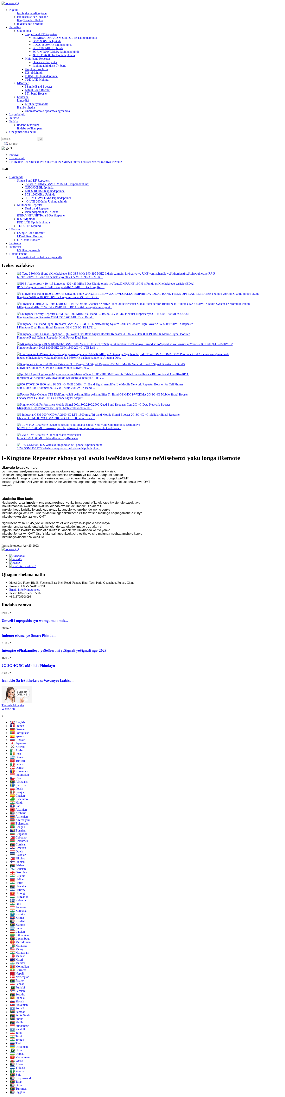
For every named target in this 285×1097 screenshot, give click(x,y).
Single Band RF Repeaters (41, 34)
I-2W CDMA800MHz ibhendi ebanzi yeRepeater (47, 438)
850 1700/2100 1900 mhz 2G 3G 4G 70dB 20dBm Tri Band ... (56, 388)
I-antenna (22, 97)
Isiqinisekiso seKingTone (32, 16)
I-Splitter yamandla (36, 104)
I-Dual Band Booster (37, 90)
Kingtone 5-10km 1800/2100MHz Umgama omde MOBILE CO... (58, 297)
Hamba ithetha (26, 107)
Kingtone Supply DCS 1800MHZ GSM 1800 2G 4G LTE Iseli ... (57, 347)
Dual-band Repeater (45, 62)
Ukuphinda (24, 30)
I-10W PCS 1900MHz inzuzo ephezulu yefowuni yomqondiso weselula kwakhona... (69, 428)
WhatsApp (8, 708)
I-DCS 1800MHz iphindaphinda (52, 44)
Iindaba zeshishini (28, 125)
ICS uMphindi (33, 72)
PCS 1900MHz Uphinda (48, 48)
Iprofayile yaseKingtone (32, 13)
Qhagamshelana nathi (22, 132)
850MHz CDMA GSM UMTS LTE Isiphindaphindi (65, 37)
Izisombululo (17, 114)
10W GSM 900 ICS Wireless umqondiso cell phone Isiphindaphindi (58, 448)
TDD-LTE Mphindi (37, 79)
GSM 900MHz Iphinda (47, 41)
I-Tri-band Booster (36, 93)
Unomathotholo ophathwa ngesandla (47, 111)
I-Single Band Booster (38, 86)
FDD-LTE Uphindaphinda (41, 76)
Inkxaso (14, 118)
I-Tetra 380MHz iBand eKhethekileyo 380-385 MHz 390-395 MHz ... (60, 277)
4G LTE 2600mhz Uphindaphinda (54, 55)
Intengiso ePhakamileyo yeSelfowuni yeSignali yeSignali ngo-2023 (54, 650)
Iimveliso (15, 27)
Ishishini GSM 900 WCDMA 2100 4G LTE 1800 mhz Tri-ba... (56, 418)
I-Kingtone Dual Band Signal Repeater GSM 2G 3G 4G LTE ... (56, 327)
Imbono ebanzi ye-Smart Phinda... (29, 635)
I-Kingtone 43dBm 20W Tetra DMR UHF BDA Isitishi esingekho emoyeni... (64, 307)
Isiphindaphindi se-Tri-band (49, 65)
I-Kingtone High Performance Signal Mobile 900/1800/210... (54, 408)
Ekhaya (14, 154)
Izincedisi (23, 100)
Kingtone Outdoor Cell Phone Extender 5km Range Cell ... (53, 367)
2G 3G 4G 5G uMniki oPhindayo (28, 666)
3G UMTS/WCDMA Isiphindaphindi (56, 51)
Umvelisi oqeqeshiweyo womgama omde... (35, 621)
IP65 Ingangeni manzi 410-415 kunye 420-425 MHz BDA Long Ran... (60, 287)
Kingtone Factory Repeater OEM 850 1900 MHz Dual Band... (55, 317)
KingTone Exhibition (30, 20)
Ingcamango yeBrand (30, 23)
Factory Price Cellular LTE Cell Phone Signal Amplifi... (51, 398)
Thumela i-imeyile (13, 705)
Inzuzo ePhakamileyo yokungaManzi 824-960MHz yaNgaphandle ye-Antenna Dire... (69, 357)
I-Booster (22, 83)
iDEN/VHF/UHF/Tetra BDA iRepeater (41, 215)
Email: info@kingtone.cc (24, 589)
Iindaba (13, 121)
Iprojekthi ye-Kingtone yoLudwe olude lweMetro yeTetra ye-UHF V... (60, 377)
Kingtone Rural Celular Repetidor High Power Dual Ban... (53, 337)
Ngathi (13, 9)
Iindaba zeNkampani (29, 128)
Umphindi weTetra (36, 69)
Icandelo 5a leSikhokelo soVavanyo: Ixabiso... (38, 680)
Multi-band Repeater (37, 58)
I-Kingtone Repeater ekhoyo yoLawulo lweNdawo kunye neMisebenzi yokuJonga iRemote (65, 161)
